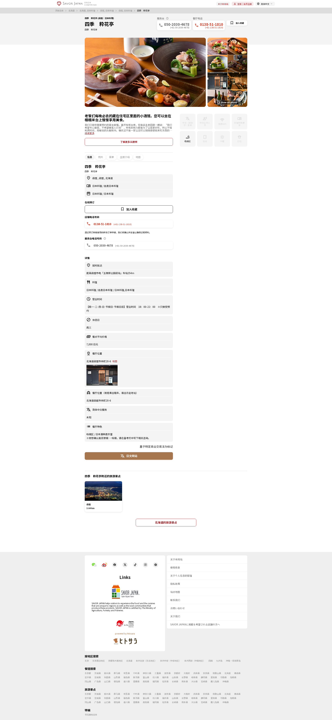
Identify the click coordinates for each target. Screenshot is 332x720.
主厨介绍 (125, 157)
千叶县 (136, 673)
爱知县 (214, 677)
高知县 (146, 681)
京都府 (177, 673)
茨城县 (97, 673)
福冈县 (156, 681)
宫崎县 (204, 681)
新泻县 (136, 677)
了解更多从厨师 (128, 142)
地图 (138, 157)
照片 (100, 157)
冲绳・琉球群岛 (233, 660)
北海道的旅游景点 (166, 522)
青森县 (237, 673)
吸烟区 (90, 434)
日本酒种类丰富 (104, 434)
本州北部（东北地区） (146, 660)
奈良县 (206, 673)
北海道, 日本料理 (88, 10)
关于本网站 (223, 3)
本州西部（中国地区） (194, 660)
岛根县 (233, 677)
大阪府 (187, 673)
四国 (211, 660)
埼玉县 (126, 673)
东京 (87, 660)
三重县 (158, 673)
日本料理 (97, 186)
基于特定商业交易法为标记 (156, 446)
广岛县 (97, 681)
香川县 (126, 681)
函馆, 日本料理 (107, 10)
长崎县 (175, 681)
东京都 (88, 673)
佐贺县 (165, 681)
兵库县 (196, 673)
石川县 (156, 677)
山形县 (117, 677)
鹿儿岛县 (215, 681)
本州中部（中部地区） (170, 660)
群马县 (117, 673)
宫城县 (97, 677)
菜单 (111, 157)
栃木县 (107, 673)
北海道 (71, 10)
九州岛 (219, 660)
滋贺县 (167, 673)
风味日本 (59, 10)
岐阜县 (194, 677)
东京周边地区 (98, 660)
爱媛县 (136, 681)
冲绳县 (225, 681)
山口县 (107, 681)
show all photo (229, 102)
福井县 (165, 677)
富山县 (146, 677)
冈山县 (88, 681)
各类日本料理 (111, 186)
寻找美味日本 (91, 714)
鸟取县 (223, 677)
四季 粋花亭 (99, 23)
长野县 (185, 677)
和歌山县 (217, 673)
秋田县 (107, 677)
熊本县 (185, 681)
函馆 (95, 178)
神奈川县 (147, 673)
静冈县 (204, 677)
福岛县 (126, 677)
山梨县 (175, 677)
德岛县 (117, 681)
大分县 (194, 681)
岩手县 (88, 677)
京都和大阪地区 (115, 660)
